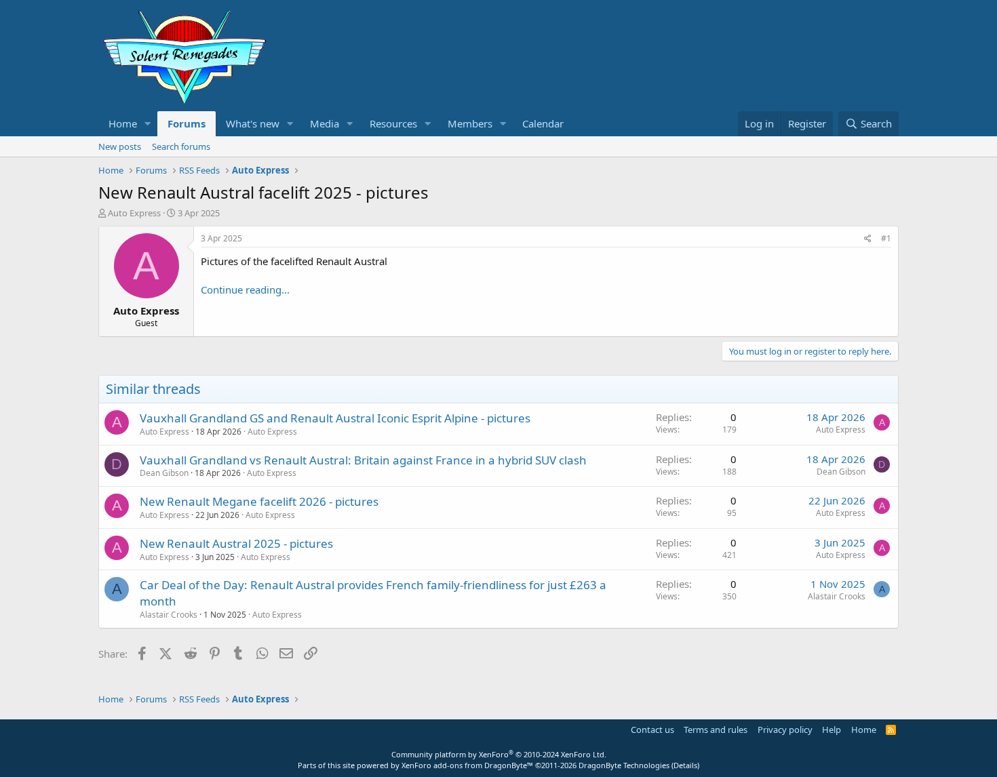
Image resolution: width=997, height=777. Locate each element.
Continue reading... (245, 289)
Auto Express (272, 431)
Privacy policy (785, 729)
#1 (886, 238)
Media (324, 123)
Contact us (652, 729)
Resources (393, 123)
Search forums (181, 146)
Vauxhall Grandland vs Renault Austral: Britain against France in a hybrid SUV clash (363, 460)
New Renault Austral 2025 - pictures (236, 543)
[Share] (867, 239)
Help (831, 729)
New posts (119, 146)
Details (685, 765)
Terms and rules (715, 729)
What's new (252, 123)
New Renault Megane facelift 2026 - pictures (259, 501)
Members (470, 123)
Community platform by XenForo (498, 754)
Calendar (543, 123)
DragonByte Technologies (624, 765)
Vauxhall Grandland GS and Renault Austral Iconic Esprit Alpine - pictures (335, 418)
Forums (187, 123)
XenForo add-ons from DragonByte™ (467, 765)
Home (123, 123)
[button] (147, 123)
